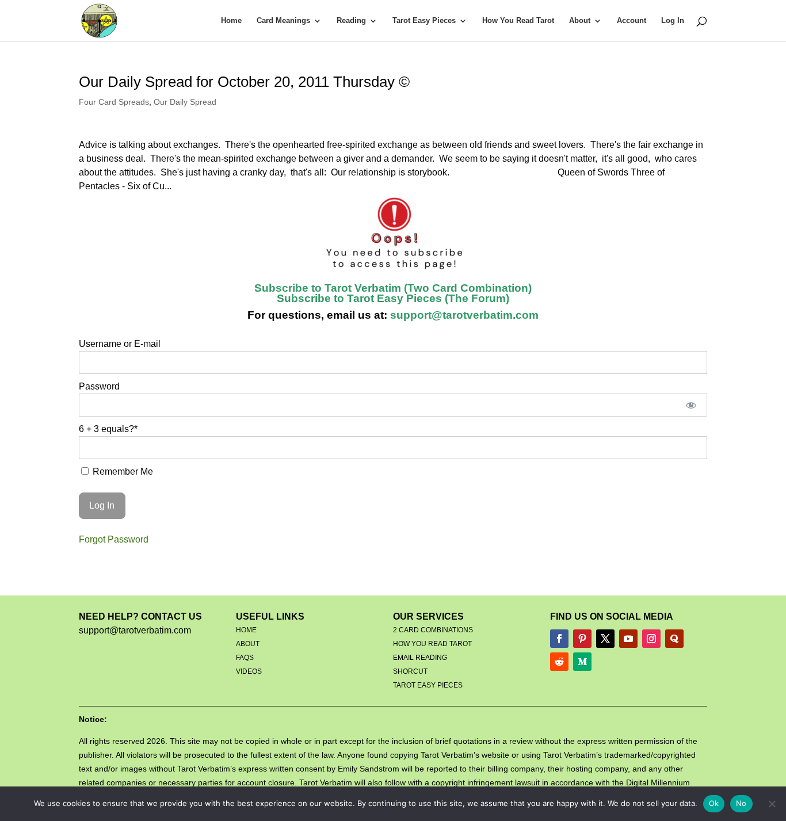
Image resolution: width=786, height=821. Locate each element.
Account (631, 21)
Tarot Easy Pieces (424, 21)
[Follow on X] (605, 638)
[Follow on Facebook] (559, 638)
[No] (771, 803)
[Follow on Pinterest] (582, 638)
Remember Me (121, 471)
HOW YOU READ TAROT (432, 644)
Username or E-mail (120, 344)
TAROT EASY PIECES (428, 685)
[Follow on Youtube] (628, 638)
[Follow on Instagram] (651, 638)
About (579, 21)
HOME (246, 630)
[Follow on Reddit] (559, 661)
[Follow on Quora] (674, 638)
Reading (351, 21)
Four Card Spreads (114, 101)
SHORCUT (410, 671)
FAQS (245, 658)
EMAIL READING (420, 658)
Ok (714, 803)
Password (99, 386)
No (741, 803)
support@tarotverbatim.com (463, 315)
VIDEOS (249, 671)
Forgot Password (113, 539)
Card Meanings (283, 21)
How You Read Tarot (518, 21)
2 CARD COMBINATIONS (433, 630)
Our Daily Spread (185, 101)
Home (231, 21)
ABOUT (248, 644)
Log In (672, 21)
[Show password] (690, 405)
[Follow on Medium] (582, 661)
